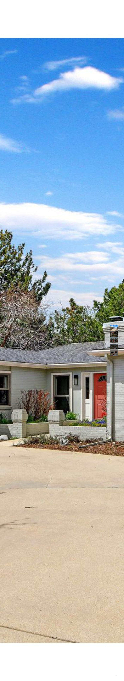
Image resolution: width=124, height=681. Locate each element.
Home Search (59, 6)
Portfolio (47, 6)
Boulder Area (73, 6)
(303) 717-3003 (101, 6)
